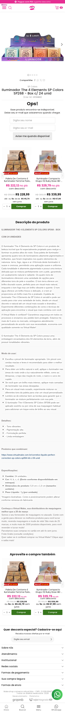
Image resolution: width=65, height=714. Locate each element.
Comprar (21, 206)
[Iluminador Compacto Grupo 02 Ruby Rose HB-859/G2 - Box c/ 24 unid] (48, 177)
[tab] (28, 75)
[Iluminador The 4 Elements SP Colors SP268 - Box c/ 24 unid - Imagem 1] (32, 44)
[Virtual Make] (32, 7)
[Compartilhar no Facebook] (35, 80)
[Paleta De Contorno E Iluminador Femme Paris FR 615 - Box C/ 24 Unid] (17, 177)
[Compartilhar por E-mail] (44, 80)
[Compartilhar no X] (41, 80)
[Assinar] (51, 639)
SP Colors (32, 86)
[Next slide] (62, 44)
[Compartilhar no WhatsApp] (38, 80)
